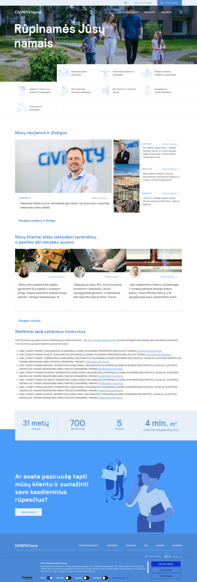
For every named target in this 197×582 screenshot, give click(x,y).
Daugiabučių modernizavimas (163, 90)
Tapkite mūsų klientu (127, 12)
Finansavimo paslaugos (35, 108)
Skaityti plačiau (56, 277)
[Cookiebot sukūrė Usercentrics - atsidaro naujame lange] (27, 578)
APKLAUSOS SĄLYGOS (149, 350)
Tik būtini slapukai (165, 576)
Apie (146, 545)
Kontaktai (177, 545)
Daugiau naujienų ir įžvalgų (37, 220)
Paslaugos (149, 12)
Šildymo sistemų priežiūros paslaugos (165, 73)
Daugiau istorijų (29, 320)
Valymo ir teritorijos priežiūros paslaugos (40, 90)
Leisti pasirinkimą (166, 570)
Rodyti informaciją (118, 578)
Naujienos (166, 12)
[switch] (68, 578)
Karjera (160, 545)
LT (129, 3)
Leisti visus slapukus (165, 564)
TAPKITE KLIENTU (28, 512)
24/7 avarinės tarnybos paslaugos (81, 90)
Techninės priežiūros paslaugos (123, 73)
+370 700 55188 (145, 3)
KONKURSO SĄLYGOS (97, 361)
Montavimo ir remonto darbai (124, 90)
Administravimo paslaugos (79, 73)
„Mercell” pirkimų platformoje (98, 339)
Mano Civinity (172, 3)
